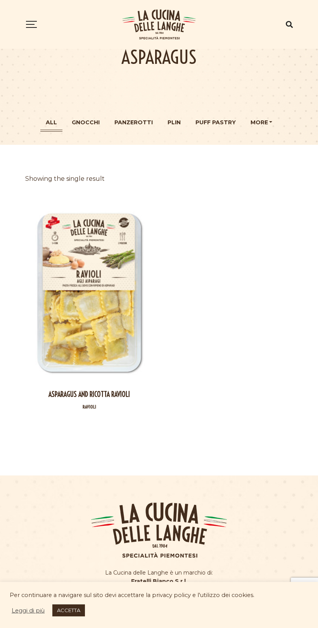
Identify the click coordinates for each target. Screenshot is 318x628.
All (51, 122)
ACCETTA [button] (68, 610)
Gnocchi (86, 122)
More (259, 122)
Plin (174, 122)
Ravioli (89, 407)
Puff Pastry (215, 122)
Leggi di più (28, 610)
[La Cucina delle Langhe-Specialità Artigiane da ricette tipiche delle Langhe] (159, 24)
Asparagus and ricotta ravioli (89, 394)
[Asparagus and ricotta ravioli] (89, 292)
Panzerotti (133, 122)
